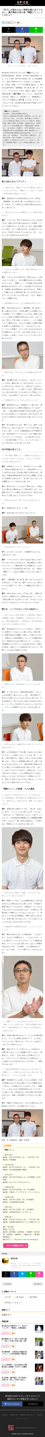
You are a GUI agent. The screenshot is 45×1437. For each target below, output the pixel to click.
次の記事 (37, 1284)
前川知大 (20, 1297)
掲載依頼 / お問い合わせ (27, 1415)
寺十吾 (8, 1297)
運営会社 (5, 1415)
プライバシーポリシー (22, 1418)
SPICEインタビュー (13, 1302)
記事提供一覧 (14, 1415)
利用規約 (39, 1415)
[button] (8, 30)
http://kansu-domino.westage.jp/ (26, 1239)
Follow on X (34, 1404)
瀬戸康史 (33, 1297)
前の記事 (8, 1284)
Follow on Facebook (13, 1404)
